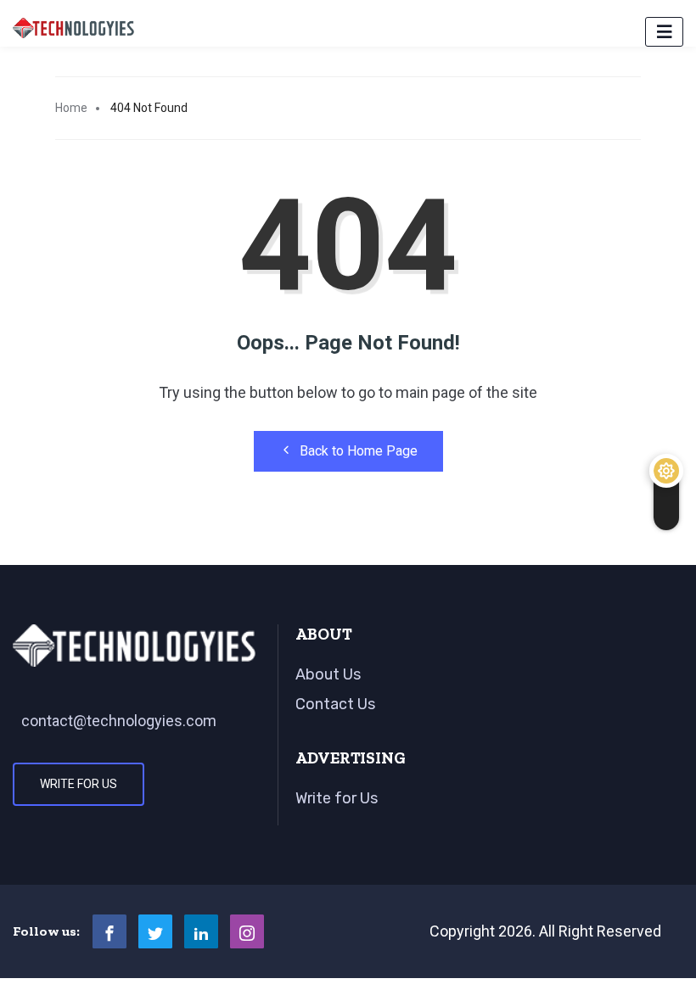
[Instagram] (247, 931)
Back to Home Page (359, 451)
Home (71, 108)
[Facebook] (109, 931)
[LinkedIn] (201, 931)
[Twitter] (155, 931)
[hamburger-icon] (664, 32)
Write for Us (78, 784)
